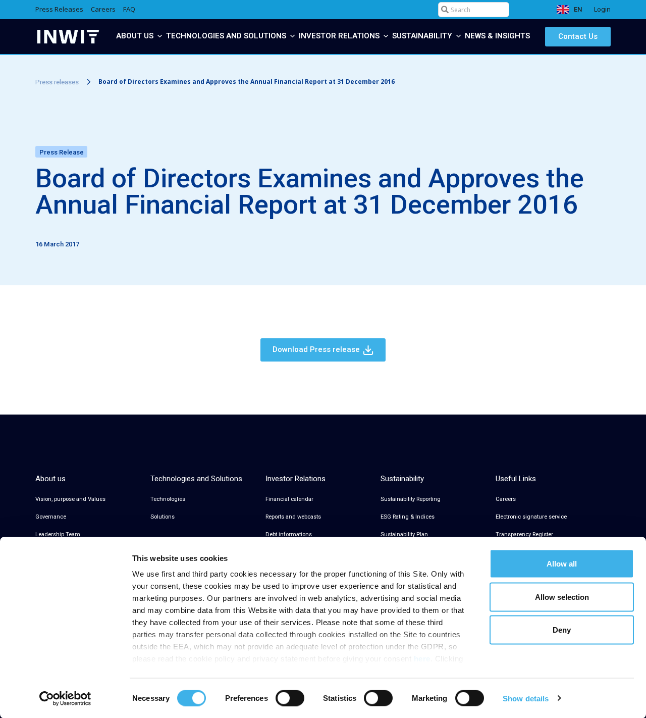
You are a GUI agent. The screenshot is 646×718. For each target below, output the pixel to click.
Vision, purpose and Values (70, 499)
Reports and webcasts (293, 517)
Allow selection (562, 596)
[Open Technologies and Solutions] (292, 36)
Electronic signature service (531, 517)
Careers (506, 499)
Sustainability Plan (404, 534)
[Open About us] (160, 36)
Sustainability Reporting (411, 499)
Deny (562, 630)
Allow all (562, 563)
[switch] (290, 698)
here (422, 658)
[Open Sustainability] (458, 36)
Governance (50, 517)
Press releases (57, 82)
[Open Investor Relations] (386, 36)
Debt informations (288, 534)
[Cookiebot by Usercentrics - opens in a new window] (65, 698)
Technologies (167, 499)
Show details (526, 698)
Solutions (162, 517)
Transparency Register (524, 534)
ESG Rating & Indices (408, 517)
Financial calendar (289, 499)
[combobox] (473, 9)
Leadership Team (57, 534)
